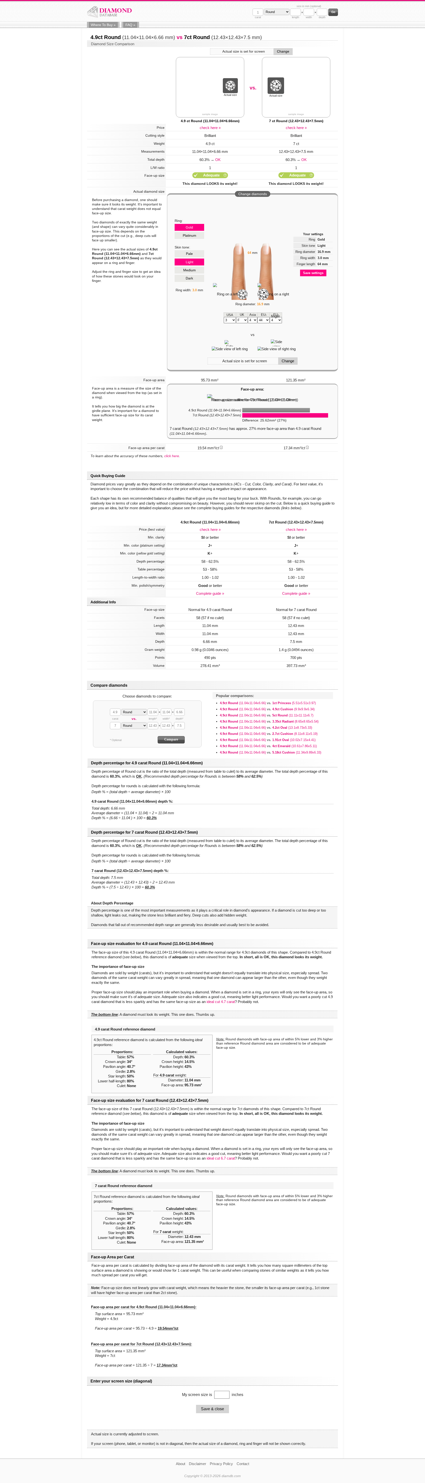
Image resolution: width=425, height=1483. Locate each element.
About (180, 1464)
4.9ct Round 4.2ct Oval (266, 727)
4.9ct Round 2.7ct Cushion (269, 734)
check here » (210, 128)
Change (283, 51)
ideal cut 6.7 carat (221, 1158)
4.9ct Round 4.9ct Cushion (267, 709)
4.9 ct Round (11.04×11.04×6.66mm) (210, 121)
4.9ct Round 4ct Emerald (268, 746)
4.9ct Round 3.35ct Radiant (269, 721)
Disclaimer (197, 1464)
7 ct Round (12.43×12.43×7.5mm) (296, 121)
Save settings (313, 273)
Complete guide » (210, 593)
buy (103, 25)
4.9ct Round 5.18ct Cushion (270, 752)
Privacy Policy (221, 1464)
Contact (243, 1464)
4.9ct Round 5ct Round (266, 715)
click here (171, 456)
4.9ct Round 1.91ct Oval (268, 740)
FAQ (130, 25)
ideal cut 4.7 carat (221, 1002)
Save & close (212, 1409)
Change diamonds (252, 194)
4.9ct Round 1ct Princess (268, 703)
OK (218, 160)
